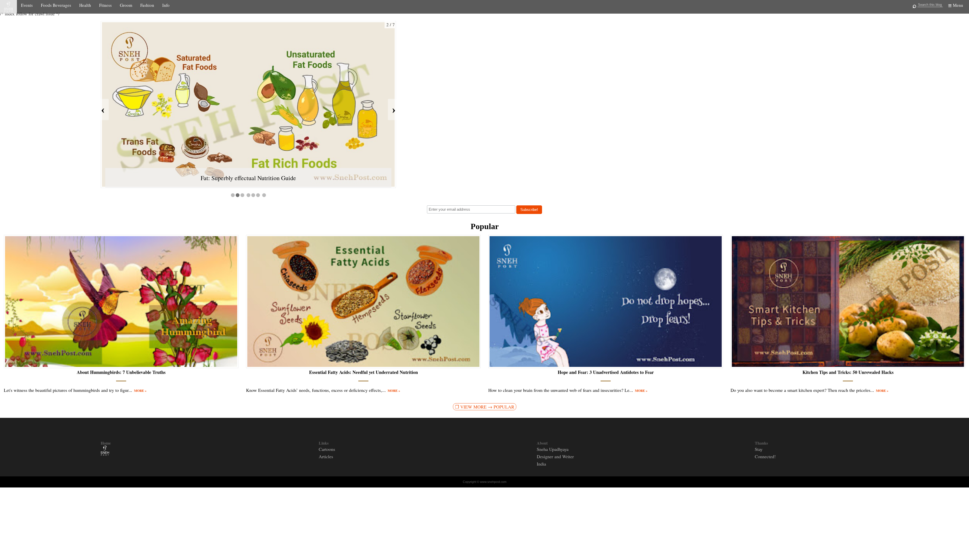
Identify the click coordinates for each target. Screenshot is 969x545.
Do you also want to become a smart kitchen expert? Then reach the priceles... (810, 390)
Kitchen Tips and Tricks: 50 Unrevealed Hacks (848, 372)
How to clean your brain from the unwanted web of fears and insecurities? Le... (568, 390)
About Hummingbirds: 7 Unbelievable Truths (121, 372)
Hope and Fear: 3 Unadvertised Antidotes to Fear (606, 372)
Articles (326, 456)
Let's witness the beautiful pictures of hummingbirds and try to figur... (75, 390)
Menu (958, 5)
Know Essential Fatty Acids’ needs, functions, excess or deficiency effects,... (323, 390)
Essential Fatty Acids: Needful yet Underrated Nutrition (363, 372)
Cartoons (327, 449)
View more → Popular (487, 407)
